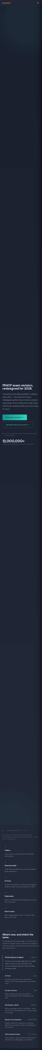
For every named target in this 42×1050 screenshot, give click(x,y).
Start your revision (13, 417)
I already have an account (16, 425)
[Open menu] (38, 3)
